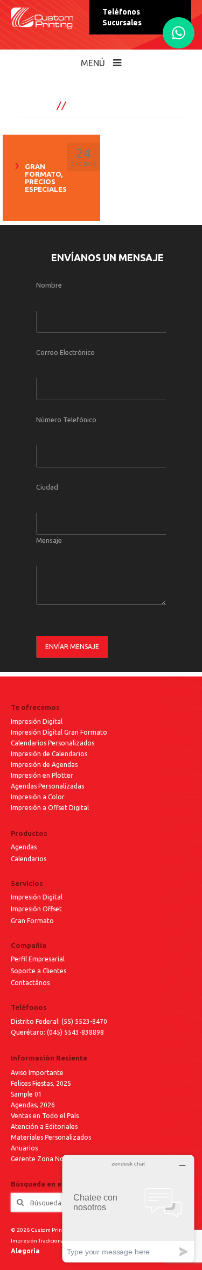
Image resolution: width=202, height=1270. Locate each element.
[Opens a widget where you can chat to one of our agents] (128, 1208)
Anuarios (24, 1148)
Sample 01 (26, 1094)
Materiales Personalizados (51, 1137)
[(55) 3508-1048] (178, 32)
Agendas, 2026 (33, 1104)
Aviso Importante (37, 1072)
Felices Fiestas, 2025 (41, 1083)
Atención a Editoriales (44, 1126)
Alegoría (25, 1250)
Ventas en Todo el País (45, 1115)
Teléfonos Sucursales (122, 17)
